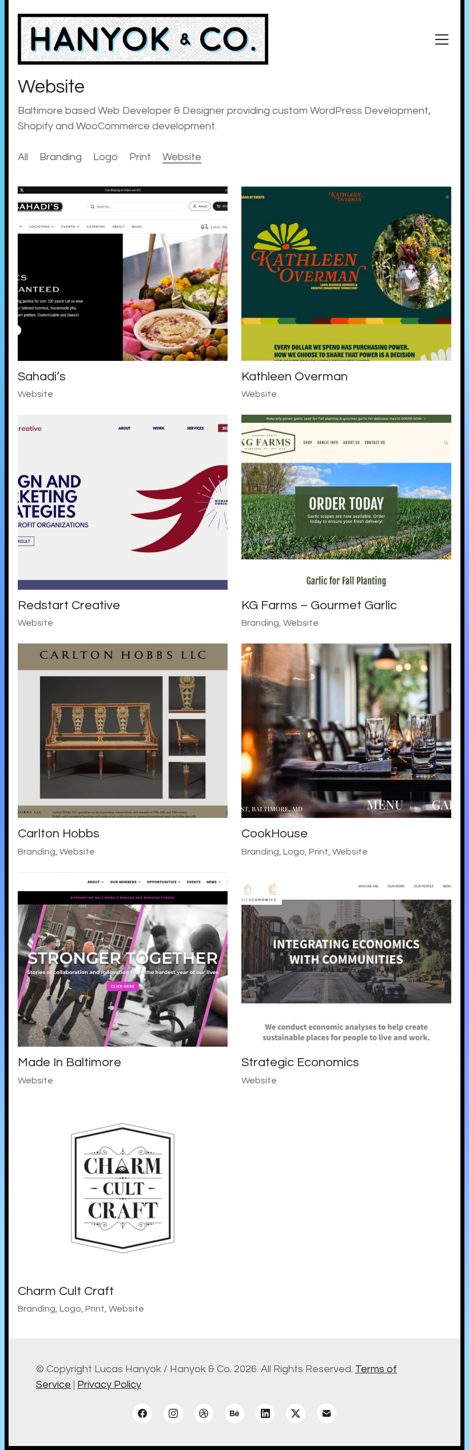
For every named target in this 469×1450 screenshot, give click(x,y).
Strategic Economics (300, 1062)
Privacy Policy (109, 1384)
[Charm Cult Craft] (123, 1188)
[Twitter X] (295, 1413)
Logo (105, 157)
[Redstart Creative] (123, 502)
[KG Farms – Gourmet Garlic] (346, 502)
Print (140, 157)
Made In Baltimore (69, 1062)
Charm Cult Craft (66, 1291)
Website (181, 157)
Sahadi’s (42, 376)
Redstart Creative (69, 605)
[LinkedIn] (265, 1413)
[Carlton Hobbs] (123, 730)
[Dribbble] (204, 1413)
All (23, 157)
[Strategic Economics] (346, 959)
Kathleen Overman (294, 376)
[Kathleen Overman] (346, 273)
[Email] (326, 1413)
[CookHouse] (346, 730)
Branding (60, 157)
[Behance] (234, 1413)
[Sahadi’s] (123, 273)
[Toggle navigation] (441, 39)
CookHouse (274, 833)
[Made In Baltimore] (123, 959)
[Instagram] (173, 1413)
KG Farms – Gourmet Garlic (319, 605)
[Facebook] (142, 1413)
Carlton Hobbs (59, 833)
